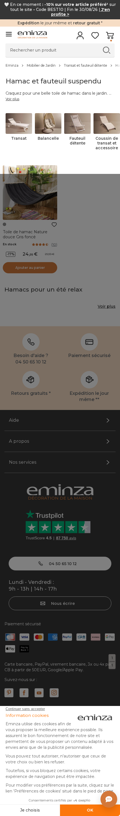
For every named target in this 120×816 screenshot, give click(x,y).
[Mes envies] (95, 37)
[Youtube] (39, 692)
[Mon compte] (80, 37)
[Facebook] (24, 692)
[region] (60, 65)
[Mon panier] (109, 37)
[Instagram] (54, 692)
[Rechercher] (106, 50)
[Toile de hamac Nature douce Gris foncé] (30, 192)
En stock (9, 244)
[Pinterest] (8, 692)
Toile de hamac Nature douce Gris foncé (25, 234)
